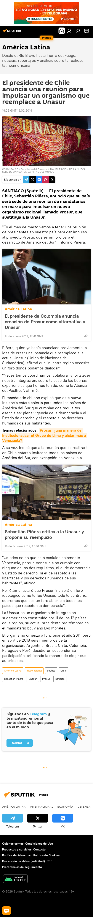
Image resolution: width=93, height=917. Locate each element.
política (51, 670)
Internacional (34, 670)
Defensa (83, 806)
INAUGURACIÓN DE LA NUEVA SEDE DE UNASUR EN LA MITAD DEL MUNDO (43, 170)
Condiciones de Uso (39, 843)
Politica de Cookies (46, 855)
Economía (65, 806)
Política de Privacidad (17, 855)
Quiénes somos (13, 843)
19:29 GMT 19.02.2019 (17, 110)
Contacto (39, 849)
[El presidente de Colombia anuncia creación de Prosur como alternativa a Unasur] (46, 276)
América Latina (18, 309)
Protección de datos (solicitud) (23, 861)
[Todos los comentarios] (6, 910)
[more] (86, 336)
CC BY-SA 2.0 (10, 169)
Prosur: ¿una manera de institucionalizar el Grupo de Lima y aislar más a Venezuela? (44, 435)
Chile (63, 670)
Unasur (33, 678)
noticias (59, 678)
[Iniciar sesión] (69, 30)
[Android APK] (15, 879)
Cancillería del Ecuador (34, 169)
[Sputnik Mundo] (13, 32)
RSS (50, 861)
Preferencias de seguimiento (22, 867)
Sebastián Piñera (13, 678)
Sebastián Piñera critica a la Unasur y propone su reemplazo (44, 534)
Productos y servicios (17, 849)
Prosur (46, 678)
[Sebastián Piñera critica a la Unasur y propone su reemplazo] (46, 492)
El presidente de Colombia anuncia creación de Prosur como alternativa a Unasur (45, 321)
